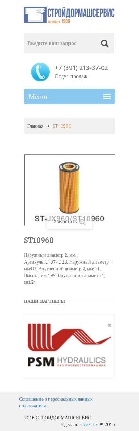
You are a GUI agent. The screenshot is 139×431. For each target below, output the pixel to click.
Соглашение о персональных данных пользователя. (56, 402)
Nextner (91, 424)
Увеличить (65, 221)
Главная (35, 125)
